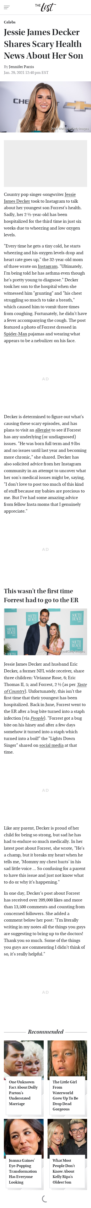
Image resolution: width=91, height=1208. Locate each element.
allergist (42, 430)
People (37, 718)
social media (51, 745)
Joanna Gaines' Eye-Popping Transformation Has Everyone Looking (23, 1171)
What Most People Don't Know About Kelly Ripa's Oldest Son (64, 1171)
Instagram (48, 266)
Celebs (10, 22)
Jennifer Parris (21, 66)
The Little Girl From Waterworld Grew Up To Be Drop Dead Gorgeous (65, 1095)
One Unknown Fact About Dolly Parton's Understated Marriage (23, 1093)
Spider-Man (15, 334)
